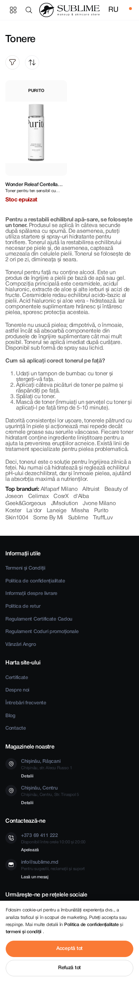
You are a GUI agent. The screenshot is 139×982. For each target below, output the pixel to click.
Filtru (12, 62)
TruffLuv (103, 517)
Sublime (78, 517)
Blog (10, 716)
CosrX (60, 496)
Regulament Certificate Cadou (38, 619)
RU (113, 10)
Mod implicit (32, 62)
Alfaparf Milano (59, 489)
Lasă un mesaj (34, 877)
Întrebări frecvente (25, 703)
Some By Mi (48, 517)
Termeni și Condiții (25, 568)
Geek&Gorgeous (25, 503)
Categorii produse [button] (13, 10)
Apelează (30, 850)
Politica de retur (22, 606)
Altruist (90, 489)
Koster (13, 510)
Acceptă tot (69, 948)
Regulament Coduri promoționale (42, 631)
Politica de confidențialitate (35, 581)
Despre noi (17, 690)
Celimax (38, 496)
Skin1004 (16, 517)
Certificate (16, 677)
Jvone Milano (99, 503)
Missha (80, 510)
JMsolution (64, 503)
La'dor (34, 510)
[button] (30, 10)
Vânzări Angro (20, 644)
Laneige (57, 510)
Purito (101, 510)
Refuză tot (69, 968)
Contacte (15, 728)
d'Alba (81, 496)
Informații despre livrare (31, 593)
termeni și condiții (24, 932)
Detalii (27, 776)
